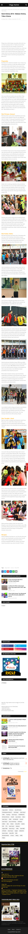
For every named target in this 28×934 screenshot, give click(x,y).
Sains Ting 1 (4, 819)
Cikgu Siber (4, 884)
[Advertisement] (14, 31)
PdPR (21, 835)
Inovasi (12, 567)
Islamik (22, 824)
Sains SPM (11, 833)
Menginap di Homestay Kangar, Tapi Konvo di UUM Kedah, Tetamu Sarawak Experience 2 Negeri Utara (13, 892)
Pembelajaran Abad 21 (7, 812)
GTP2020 (4, 831)
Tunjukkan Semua (6, 894)
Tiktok (3, 837)
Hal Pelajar (16, 812)
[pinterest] (7, 649)
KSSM (10, 819)
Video (23, 817)
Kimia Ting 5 (10, 831)
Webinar (17, 826)
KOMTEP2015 (21, 814)
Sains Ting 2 (14, 814)
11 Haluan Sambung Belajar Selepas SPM (17, 720)
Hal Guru (11, 810)
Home (9, 929)
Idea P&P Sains (18, 810)
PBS (3, 826)
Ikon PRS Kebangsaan (6, 881)
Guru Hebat (18, 817)
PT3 (6, 826)
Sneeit (25, 771)
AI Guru (12, 835)
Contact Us (18, 929)
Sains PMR (22, 828)
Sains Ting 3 (22, 812)
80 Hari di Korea (5, 817)
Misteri (12, 824)
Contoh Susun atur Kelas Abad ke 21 (17, 725)
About (13, 929)
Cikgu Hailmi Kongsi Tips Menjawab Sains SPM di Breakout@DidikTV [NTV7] (17, 595)
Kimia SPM (10, 9)
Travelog (8, 814)
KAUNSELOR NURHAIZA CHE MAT (9, 880)
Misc (8, 824)
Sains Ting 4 (4, 821)
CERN (17, 828)
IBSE (16, 833)
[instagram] (20, 649)
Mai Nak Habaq (5, 835)
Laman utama (4, 9)
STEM (3, 814)
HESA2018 (21, 831)
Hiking (17, 835)
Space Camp (5, 833)
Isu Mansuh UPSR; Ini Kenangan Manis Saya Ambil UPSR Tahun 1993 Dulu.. (17, 587)
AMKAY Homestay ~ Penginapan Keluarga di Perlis (13, 890)
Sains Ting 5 (11, 826)
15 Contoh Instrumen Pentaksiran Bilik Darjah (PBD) (16, 746)
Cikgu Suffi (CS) (5, 874)
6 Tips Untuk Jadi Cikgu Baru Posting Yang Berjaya (15, 580)
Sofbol (3, 824)
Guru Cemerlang (12, 821)
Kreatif (12, 817)
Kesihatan (20, 821)
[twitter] (20, 646)
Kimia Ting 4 (11, 828)
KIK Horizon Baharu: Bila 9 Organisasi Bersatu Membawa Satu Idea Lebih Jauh (12, 876)
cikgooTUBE (4, 828)
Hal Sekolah (15, 819)
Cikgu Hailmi (14, 5)
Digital (16, 831)
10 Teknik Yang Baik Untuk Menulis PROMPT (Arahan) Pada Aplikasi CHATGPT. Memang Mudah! (17, 733)
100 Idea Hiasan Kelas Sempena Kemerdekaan (16, 740)
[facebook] (7, 646)
